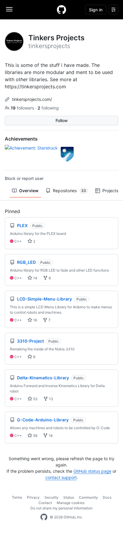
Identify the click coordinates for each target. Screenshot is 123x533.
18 (50, 435)
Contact (45, 502)
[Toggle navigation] (9, 9)
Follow (62, 120)
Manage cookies (70, 502)
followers (23, 107)
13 (50, 399)
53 (35, 399)
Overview (29, 190)
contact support (61, 477)
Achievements (21, 139)
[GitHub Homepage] (43, 517)
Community (88, 497)
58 (34, 435)
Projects (110, 190)
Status (68, 497)
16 (34, 320)
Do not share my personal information (61, 508)
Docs (107, 497)
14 (34, 278)
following (48, 107)
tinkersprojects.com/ (32, 99)
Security (51, 497)
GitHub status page (92, 471)
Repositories (69, 190)
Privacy (33, 497)
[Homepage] (61, 9)
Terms (17, 497)
